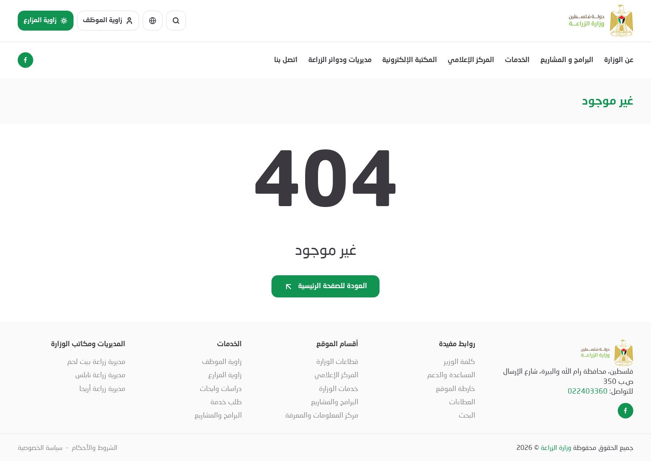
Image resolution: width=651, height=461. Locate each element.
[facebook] (25, 60)
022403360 (588, 391)
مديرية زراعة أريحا (102, 388)
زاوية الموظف (222, 361)
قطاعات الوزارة (337, 361)
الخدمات (517, 60)
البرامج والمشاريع (334, 401)
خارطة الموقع (455, 388)
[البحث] (176, 21)
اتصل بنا (286, 60)
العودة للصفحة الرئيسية (332, 286)
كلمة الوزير (459, 361)
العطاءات (462, 401)
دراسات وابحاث (221, 388)
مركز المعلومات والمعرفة (321, 414)
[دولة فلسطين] (601, 20)
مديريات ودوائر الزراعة (340, 60)
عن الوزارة (618, 60)
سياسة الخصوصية (40, 447)
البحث (467, 414)
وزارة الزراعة (556, 447)
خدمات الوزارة (338, 388)
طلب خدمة (226, 401)
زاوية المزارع (225, 374)
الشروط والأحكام (94, 447)
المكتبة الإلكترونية (409, 60)
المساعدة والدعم (451, 374)
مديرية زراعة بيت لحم (96, 361)
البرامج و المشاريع (566, 60)
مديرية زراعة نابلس (100, 374)
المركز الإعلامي (471, 60)
